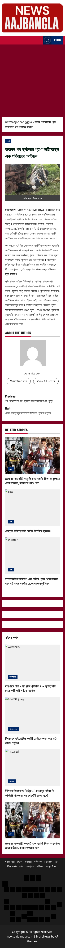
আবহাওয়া (13, 676)
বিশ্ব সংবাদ (12, 866)
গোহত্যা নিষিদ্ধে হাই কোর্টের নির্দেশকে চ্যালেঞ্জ (27, 531)
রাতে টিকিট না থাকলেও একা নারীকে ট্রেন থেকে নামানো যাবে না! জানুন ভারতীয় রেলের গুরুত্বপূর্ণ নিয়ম (31, 581)
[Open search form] (39, 40)
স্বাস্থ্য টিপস (51, 866)
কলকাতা (28, 862)
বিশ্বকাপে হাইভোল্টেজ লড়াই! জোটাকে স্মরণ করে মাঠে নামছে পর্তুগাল (31, 740)
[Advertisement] (32, 79)
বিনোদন (12, 781)
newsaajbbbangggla (18, 122)
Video (57, 40)
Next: (28, 410)
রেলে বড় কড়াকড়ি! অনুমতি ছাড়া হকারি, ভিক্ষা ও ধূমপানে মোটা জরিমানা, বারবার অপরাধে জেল (32, 480)
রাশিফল (40, 866)
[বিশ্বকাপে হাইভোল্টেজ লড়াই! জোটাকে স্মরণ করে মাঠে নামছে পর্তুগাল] (32, 715)
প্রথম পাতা (13, 728)
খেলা (21, 866)
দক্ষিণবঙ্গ (38, 862)
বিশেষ (19, 862)
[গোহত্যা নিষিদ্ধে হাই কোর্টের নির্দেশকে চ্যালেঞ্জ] (32, 507)
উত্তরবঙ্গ (48, 862)
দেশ (8, 140)
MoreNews (43, 936)
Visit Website (18, 381)
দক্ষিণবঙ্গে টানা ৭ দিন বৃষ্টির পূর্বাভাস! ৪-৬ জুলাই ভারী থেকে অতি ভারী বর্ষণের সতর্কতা (30, 688)
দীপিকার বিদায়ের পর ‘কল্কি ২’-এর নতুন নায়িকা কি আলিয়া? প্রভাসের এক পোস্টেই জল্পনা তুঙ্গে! (29, 792)
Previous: (29, 398)
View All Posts (46, 381)
